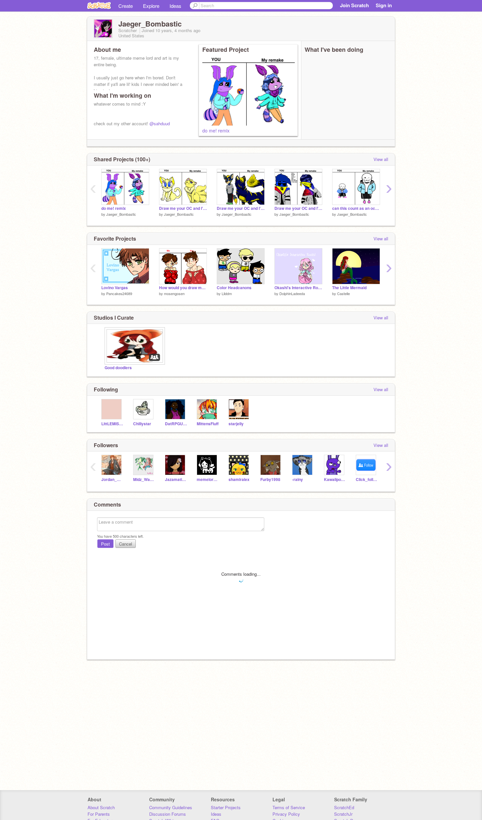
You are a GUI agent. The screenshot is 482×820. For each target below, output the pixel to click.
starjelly (236, 424)
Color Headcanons (234, 287)
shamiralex (239, 479)
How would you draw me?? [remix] (183, 287)
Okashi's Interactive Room (298, 287)
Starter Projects (226, 807)
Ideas (175, 5)
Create (125, 5)
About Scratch (101, 807)
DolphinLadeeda (292, 293)
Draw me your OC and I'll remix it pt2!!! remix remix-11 (298, 208)
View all (380, 159)
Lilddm (227, 293)
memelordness (208, 479)
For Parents (99, 814)
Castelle (343, 293)
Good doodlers (118, 367)
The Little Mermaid (349, 287)
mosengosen (174, 293)
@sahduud (160, 123)
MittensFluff (208, 424)
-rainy (297, 479)
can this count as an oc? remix (356, 208)
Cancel (125, 544)
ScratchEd (344, 807)
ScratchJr (343, 814)
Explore (151, 5)
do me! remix (216, 130)
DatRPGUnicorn (176, 424)
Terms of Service (288, 807)
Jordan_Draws (112, 479)
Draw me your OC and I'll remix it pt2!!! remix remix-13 (241, 208)
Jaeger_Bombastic (121, 214)
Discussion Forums (167, 814)
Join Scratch (354, 5)
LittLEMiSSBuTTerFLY (112, 424)
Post (105, 544)
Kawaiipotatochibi (335, 479)
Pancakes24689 (119, 293)
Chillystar (142, 424)
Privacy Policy (286, 814)
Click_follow (367, 479)
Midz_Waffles (144, 479)
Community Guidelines (170, 807)
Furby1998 (270, 479)
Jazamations (176, 479)
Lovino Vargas (114, 287)
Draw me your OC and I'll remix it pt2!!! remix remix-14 (183, 208)
